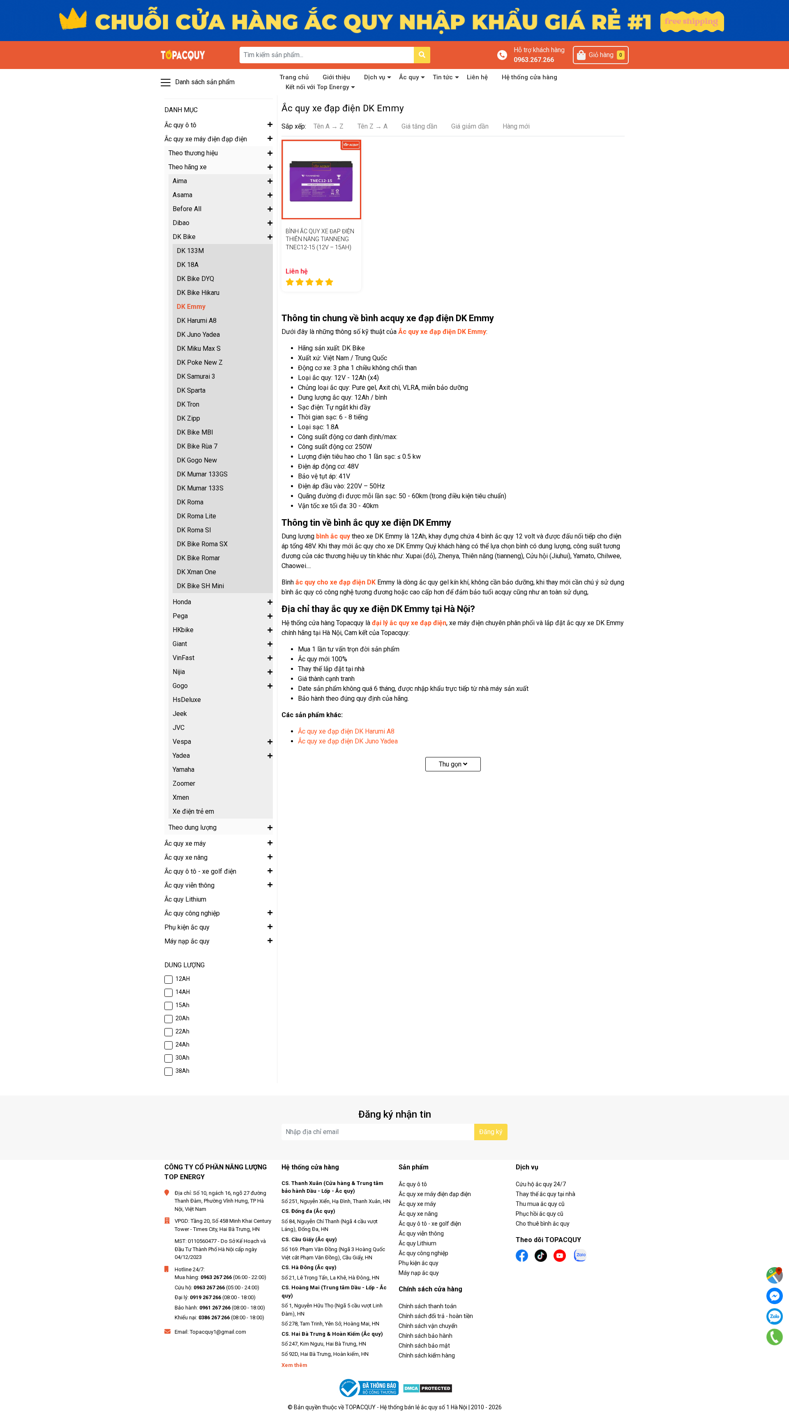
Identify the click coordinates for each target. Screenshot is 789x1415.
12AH (182, 979)
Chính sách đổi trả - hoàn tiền (436, 1316)
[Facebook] (774, 1296)
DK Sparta (191, 390)
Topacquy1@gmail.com (218, 1332)
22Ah (182, 1031)
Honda (182, 602)
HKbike (183, 630)
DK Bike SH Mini (200, 586)
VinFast (183, 658)
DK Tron (188, 404)
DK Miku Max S (199, 348)
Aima (180, 181)
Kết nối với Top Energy (317, 87)
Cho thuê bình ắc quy (543, 1223)
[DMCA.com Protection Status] (427, 1388)
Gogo (180, 686)
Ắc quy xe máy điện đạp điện (435, 1194)
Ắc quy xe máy (417, 1204)
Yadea (181, 755)
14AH (182, 992)
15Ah (182, 1005)
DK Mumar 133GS (202, 474)
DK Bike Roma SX (202, 544)
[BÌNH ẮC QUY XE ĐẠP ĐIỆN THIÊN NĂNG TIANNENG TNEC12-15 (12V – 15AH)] (321, 179)
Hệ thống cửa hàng (529, 77)
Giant (180, 644)
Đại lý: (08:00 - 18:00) (215, 1297)
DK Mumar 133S (200, 488)
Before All (187, 209)
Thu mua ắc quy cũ (540, 1204)
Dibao (181, 223)
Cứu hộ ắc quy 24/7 (541, 1184)
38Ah (182, 1071)
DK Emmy (191, 307)
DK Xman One (196, 572)
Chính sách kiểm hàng (427, 1355)
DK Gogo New (197, 460)
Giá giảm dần (470, 126)
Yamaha (183, 769)
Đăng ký (491, 1132)
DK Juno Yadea (198, 334)
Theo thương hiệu (193, 153)
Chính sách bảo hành (425, 1335)
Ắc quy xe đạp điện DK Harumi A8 (346, 731)
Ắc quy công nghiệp (423, 1253)
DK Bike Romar (198, 558)
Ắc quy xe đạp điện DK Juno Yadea (348, 741)
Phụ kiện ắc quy (418, 1263)
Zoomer (184, 783)
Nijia (179, 672)
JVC (179, 728)
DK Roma (190, 502)
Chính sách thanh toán (428, 1306)
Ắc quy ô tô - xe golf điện (430, 1223)
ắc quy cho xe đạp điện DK (335, 582)
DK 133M (190, 251)
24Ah (182, 1044)
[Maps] (774, 1275)
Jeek (180, 714)
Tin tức (443, 77)
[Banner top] (394, 20)
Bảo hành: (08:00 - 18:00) (220, 1308)
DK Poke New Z (200, 362)
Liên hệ (477, 77)
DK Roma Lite (196, 516)
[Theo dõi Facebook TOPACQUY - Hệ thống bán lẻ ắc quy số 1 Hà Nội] (522, 1255)
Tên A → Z (329, 126)
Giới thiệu (336, 77)
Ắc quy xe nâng (418, 1213)
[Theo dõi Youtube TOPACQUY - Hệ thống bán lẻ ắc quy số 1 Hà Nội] (560, 1255)
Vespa (182, 741)
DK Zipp (188, 418)
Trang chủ (294, 77)
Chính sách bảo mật (424, 1345)
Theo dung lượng (192, 827)
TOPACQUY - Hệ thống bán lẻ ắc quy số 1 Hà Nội (406, 1407)
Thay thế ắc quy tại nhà (545, 1194)
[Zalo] (774, 1316)
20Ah (182, 1018)
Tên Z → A (373, 126)
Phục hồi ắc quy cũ (539, 1213)
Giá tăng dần (419, 126)
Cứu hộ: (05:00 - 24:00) (217, 1287)
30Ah (182, 1057)
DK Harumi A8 (197, 320)
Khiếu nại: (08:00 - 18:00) (219, 1317)
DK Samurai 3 (196, 376)
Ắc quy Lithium (417, 1243)
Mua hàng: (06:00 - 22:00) (220, 1277)
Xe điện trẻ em (193, 811)
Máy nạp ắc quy (419, 1273)
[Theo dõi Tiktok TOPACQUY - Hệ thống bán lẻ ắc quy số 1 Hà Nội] (541, 1255)
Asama (182, 195)
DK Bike (184, 237)
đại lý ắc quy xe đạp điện (409, 623)
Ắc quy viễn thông (421, 1233)
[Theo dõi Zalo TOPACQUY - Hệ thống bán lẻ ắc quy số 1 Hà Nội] (580, 1255)
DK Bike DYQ (195, 279)
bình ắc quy (333, 536)
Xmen (181, 797)
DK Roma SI (194, 530)
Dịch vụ (374, 77)
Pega (180, 616)
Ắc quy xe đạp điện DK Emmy (442, 332)
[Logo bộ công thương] (370, 1388)
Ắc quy (409, 77)
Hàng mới (516, 126)
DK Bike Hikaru (198, 293)
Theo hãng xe (187, 167)
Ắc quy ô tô (413, 1184)
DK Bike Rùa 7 (197, 446)
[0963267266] (774, 1337)
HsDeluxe (187, 700)
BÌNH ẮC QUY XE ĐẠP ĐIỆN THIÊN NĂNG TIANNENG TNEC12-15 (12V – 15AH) (320, 239)
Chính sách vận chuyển (428, 1326)
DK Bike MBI (195, 432)
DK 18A (187, 265)
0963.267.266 (534, 60)
